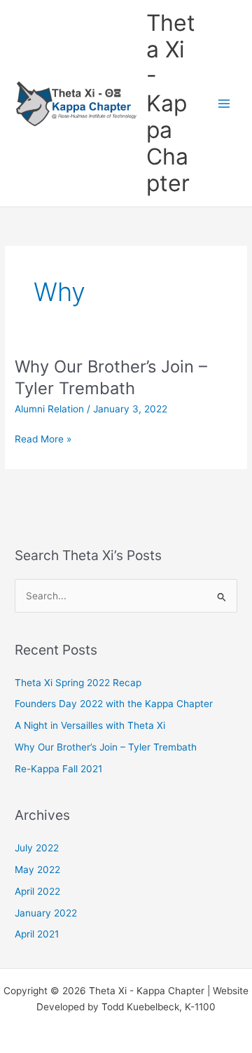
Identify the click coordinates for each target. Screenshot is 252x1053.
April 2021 (37, 934)
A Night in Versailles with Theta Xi (90, 725)
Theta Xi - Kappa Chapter (170, 103)
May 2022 (37, 869)
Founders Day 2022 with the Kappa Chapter (114, 703)
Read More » (43, 439)
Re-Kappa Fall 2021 (58, 768)
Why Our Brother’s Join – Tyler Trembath (111, 377)
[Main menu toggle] (224, 103)
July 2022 (37, 847)
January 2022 (46, 913)
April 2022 (37, 891)
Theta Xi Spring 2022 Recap (78, 682)
